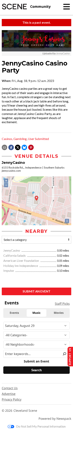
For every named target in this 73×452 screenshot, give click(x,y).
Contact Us (10, 388)
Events (11, 303)
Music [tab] (37, 313)
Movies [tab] (58, 313)
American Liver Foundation (21, 260)
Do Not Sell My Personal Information (41, 426)
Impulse (8, 270)
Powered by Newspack (55, 419)
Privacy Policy (11, 399)
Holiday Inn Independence (21, 265)
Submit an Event (36, 291)
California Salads (14, 255)
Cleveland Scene (25, 411)
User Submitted (38, 139)
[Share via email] (4, 147)
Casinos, (7, 139)
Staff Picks (62, 303)
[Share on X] (17, 147)
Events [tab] (14, 313)
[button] (31, 147)
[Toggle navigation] (66, 7)
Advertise (8, 394)
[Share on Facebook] (11, 147)
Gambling (20, 139)
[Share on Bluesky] (24, 147)
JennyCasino (62, 53)
